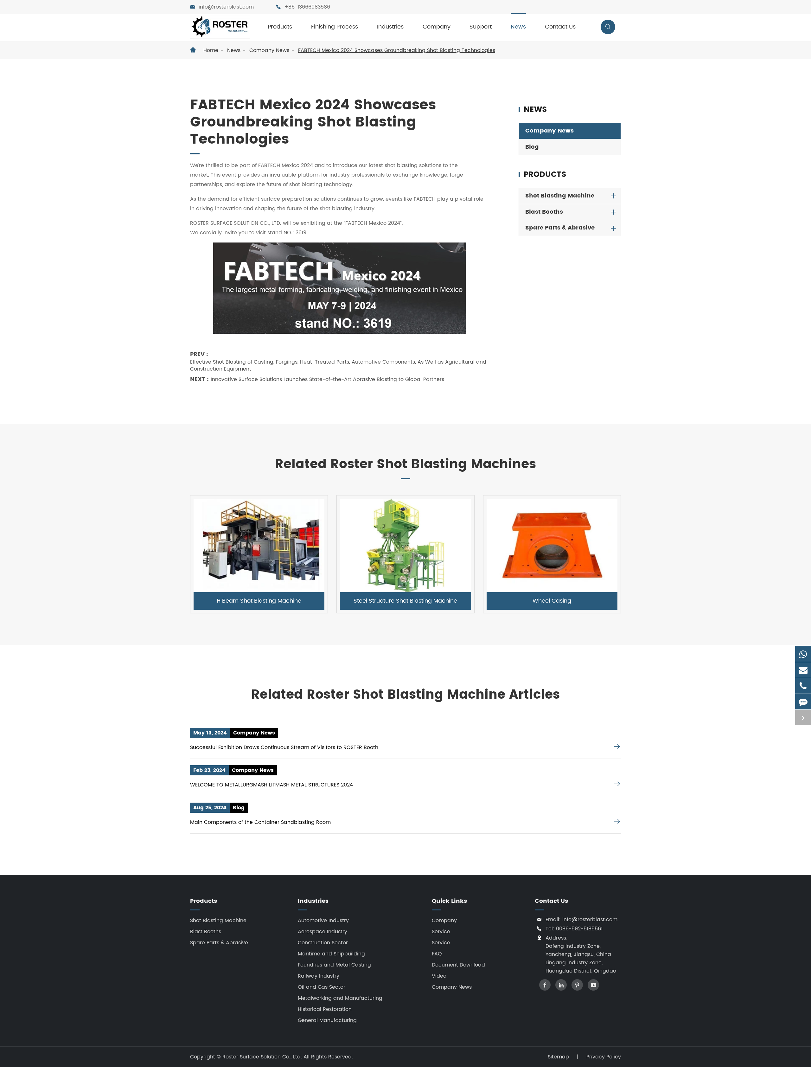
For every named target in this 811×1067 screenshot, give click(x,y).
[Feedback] (803, 701)
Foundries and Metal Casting (334, 965)
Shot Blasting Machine (559, 195)
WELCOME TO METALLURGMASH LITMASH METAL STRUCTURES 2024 (271, 785)
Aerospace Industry (322, 932)
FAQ (437, 954)
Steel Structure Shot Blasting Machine (405, 600)
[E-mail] (803, 670)
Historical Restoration (325, 1009)
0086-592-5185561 (579, 929)
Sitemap (558, 1057)
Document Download (458, 965)
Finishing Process (334, 26)
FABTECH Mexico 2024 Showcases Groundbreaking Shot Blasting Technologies (396, 50)
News (518, 26)
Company (436, 26)
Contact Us (560, 26)
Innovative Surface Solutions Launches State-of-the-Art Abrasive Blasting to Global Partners (327, 379)
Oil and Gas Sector (321, 987)
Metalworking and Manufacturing (340, 998)
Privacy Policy (603, 1057)
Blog (532, 147)
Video (439, 976)
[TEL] (803, 686)
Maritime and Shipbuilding (331, 954)
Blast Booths (544, 212)
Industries (390, 26)
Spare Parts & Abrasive (560, 227)
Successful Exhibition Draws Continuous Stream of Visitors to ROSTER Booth (284, 747)
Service (441, 932)
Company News (269, 50)
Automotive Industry (323, 920)
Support (480, 26)
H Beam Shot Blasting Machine (259, 600)
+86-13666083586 (307, 7)
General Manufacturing (327, 1020)
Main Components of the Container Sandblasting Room (260, 822)
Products (280, 26)
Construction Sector (323, 943)
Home (210, 50)
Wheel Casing (552, 600)
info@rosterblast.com (226, 7)
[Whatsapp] (803, 654)
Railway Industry (318, 976)
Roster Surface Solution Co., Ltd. (262, 1057)
